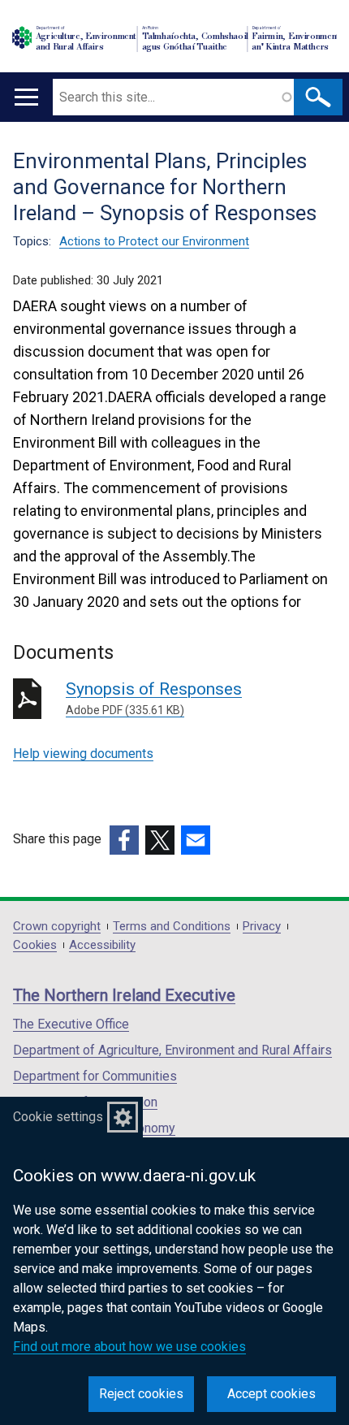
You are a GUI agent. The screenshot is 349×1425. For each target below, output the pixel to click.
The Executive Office (71, 1024)
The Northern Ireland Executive (124, 995)
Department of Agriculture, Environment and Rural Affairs (172, 1050)
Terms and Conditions (172, 926)
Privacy (262, 926)
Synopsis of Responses (154, 698)
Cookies (35, 945)
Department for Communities (95, 1076)
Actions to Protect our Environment (154, 241)
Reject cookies (141, 1393)
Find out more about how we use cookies (129, 1346)
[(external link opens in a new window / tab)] (124, 840)
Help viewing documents (83, 753)
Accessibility (102, 945)
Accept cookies (271, 1393)
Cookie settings (58, 1116)
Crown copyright (57, 926)
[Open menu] (26, 97)
